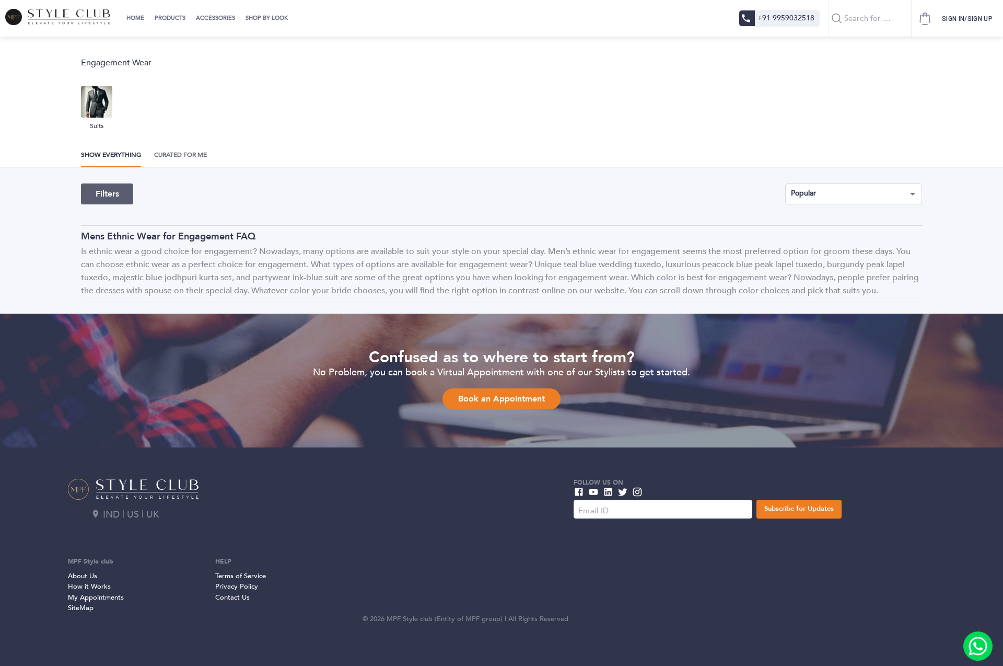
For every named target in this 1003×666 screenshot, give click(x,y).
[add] (978, 646)
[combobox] (870, 18)
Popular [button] (803, 193)
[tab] (134, 18)
